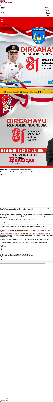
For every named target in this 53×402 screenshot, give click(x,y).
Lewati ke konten (2, 0)
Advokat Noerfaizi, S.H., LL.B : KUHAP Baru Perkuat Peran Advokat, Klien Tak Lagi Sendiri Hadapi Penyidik (16, 255)
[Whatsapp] (1, 259)
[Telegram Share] (1, 258)
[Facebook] (1, 247)
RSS (47, 16)
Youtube (48, 14)
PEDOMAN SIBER (3, 399)
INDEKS (7, 398)
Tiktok (48, 15)
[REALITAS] (6, 4)
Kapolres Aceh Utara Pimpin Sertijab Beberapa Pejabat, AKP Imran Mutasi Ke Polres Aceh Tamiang (15, 254)
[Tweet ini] (1, 257)
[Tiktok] (1, 250)
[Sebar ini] (1, 256)
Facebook (48, 12)
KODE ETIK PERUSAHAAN (4, 400)
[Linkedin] (1, 248)
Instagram (48, 13)
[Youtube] (1, 249)
